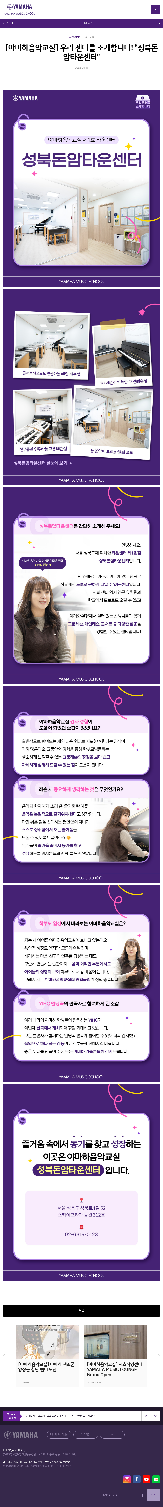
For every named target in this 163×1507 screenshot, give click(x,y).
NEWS (88, 23)
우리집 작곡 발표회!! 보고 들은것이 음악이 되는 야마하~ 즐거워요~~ (60, 1415)
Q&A (112, 1434)
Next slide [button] (155, 1416)
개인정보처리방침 (59, 1434)
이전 (7, 1356)
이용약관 (85, 1434)
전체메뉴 (155, 9)
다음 (156, 1356)
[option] (47, 1356)
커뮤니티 (8, 23)
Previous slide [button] (146, 1416)
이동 (153, 1494)
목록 (81, 1310)
